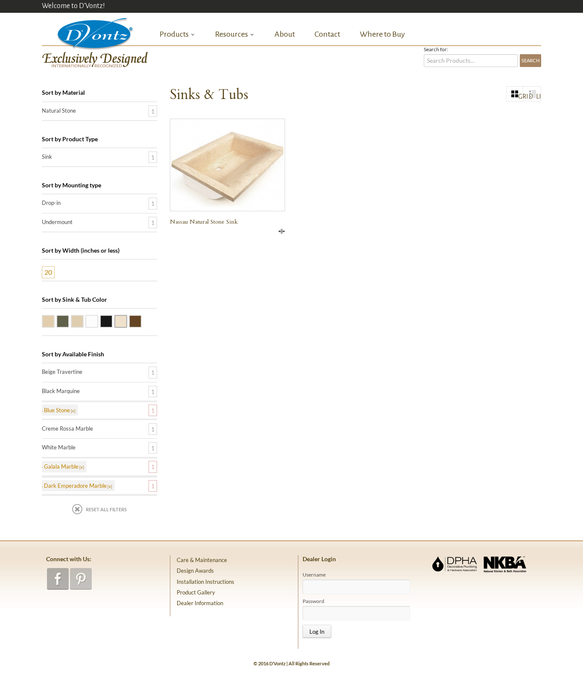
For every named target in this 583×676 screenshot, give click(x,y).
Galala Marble (83, 320)
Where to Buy (382, 34)
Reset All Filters (106, 509)
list (538, 96)
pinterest (81, 579)
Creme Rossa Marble (126, 320)
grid (520, 96)
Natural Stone (59, 110)
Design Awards (195, 570)
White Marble (97, 320)
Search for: (436, 49)
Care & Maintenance (202, 560)
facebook (58, 579)
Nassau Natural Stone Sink (204, 222)
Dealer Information (200, 603)
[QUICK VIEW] (227, 165)
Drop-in (51, 202)
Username (314, 574)
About (284, 34)
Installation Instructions (205, 581)
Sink (47, 156)
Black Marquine (61, 391)
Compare (281, 231)
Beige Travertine (54, 320)
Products (174, 34)
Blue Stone (68, 320)
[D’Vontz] (88, 32)
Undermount (57, 222)
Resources (231, 34)
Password (313, 601)
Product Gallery (196, 592)
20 (48, 272)
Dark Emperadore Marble (141, 320)
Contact (327, 34)
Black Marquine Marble (112, 320)
